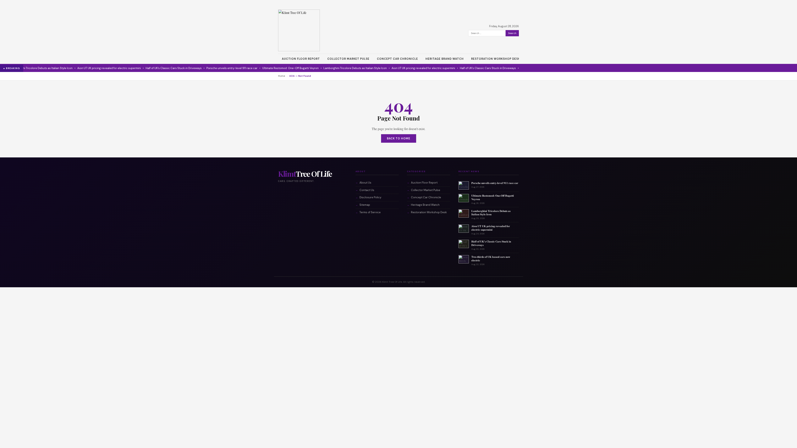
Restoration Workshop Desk (495, 59)
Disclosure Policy (370, 197)
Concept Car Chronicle (397, 59)
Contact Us (366, 190)
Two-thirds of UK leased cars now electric (490, 258)
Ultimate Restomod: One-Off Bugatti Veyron (280, 68)
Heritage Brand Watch (444, 59)
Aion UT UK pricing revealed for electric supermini (99, 68)
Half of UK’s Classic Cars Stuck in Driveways (163, 68)
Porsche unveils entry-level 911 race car (221, 68)
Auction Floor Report (301, 59)
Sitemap (364, 205)
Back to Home (398, 138)
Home (281, 76)
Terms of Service (370, 212)
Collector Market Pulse (348, 59)
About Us (365, 182)
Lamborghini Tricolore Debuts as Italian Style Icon (344, 68)
